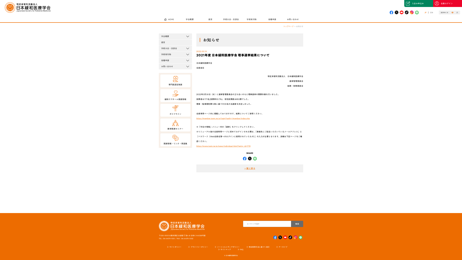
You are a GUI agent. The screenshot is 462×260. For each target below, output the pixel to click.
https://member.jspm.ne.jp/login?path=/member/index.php (223, 118)
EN (431, 12)
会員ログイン (447, 3)
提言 (210, 19)
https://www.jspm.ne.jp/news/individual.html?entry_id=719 (223, 146)
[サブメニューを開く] (187, 36)
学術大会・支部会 (231, 19)
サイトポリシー (175, 247)
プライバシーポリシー (199, 247)
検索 (297, 224)
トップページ (288, 26)
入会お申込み (418, 3)
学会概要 (190, 19)
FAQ (241, 249)
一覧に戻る (249, 168)
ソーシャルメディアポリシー (228, 247)
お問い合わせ (293, 19)
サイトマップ (226, 249)
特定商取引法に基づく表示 (259, 247)
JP (426, 12)
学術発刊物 (252, 19)
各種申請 (272, 19)
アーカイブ (283, 247)
